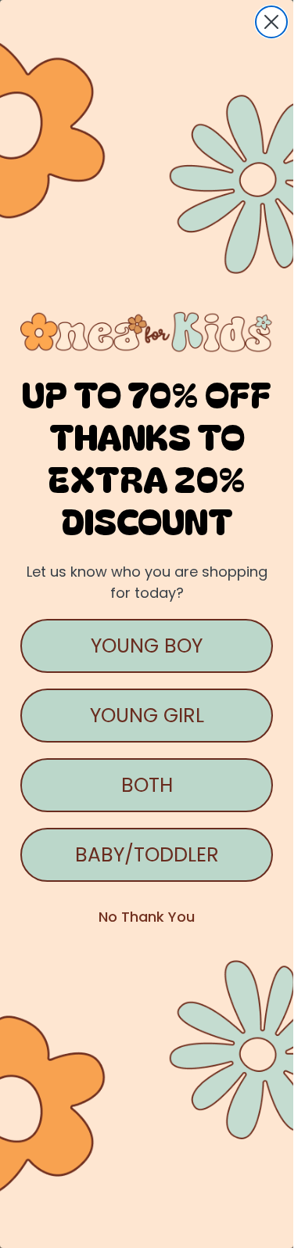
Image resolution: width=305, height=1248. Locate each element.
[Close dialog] (271, 22)
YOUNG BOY (147, 646)
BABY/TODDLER (147, 855)
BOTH (147, 785)
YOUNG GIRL (147, 715)
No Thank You (147, 916)
